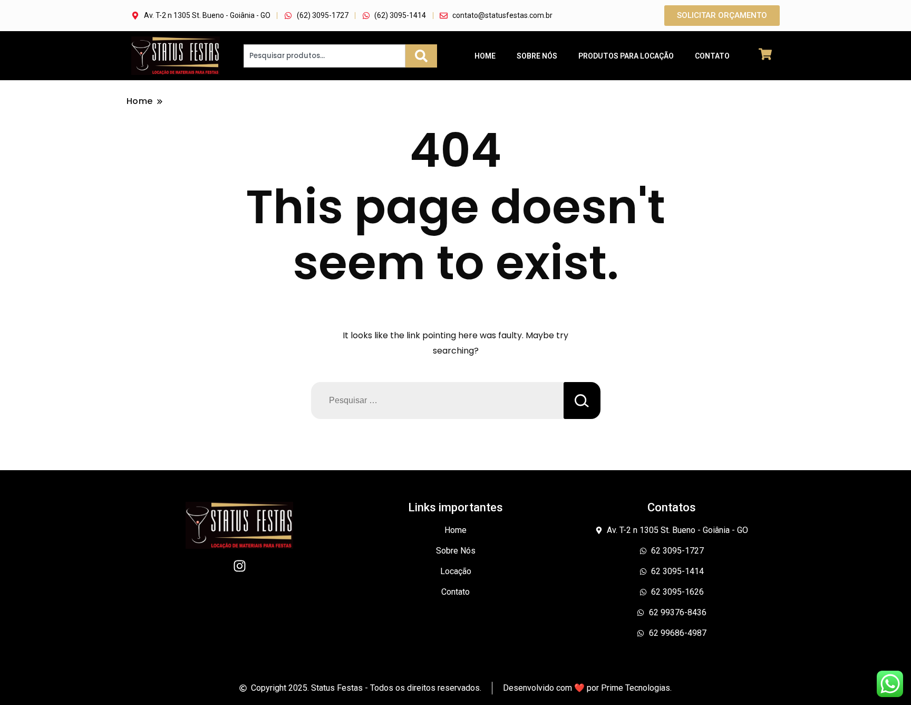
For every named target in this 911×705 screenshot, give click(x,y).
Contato (712, 56)
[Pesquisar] (421, 56)
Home (485, 56)
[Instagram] (239, 566)
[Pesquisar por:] (437, 400)
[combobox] (325, 56)
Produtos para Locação (626, 56)
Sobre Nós (537, 56)
